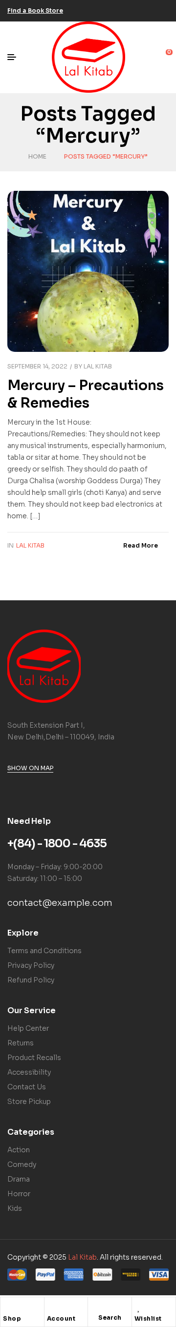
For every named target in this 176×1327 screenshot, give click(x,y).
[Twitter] (133, 11)
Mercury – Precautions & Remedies (85, 394)
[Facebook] (119, 11)
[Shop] (8, 1307)
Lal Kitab (30, 545)
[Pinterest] (163, 11)
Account (61, 1318)
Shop (12, 1318)
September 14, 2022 (37, 366)
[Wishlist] (139, 1307)
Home (37, 156)
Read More (140, 545)
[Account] (52, 1307)
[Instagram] (148, 11)
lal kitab (98, 366)
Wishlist (148, 1318)
